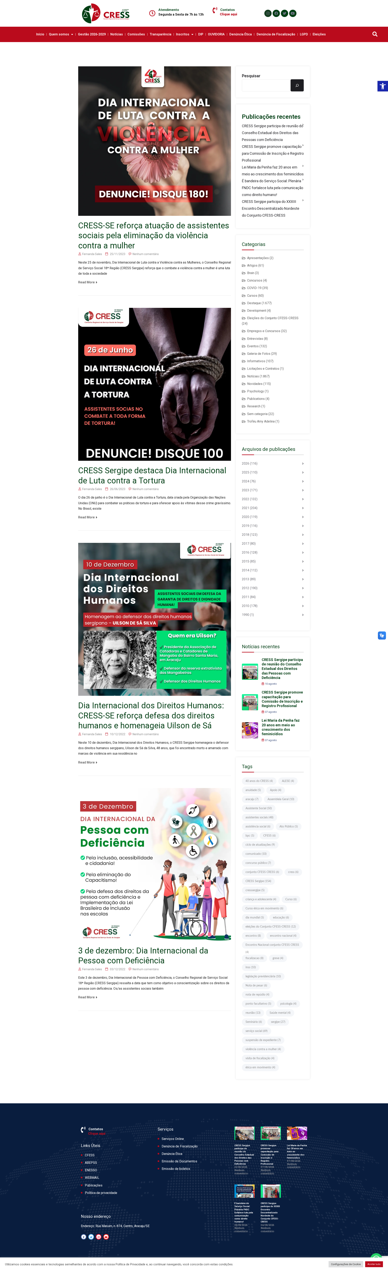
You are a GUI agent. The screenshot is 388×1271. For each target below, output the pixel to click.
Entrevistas (255, 339)
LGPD (304, 34)
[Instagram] (268, 13)
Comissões (136, 34)
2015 (245, 561)
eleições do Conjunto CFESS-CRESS (271, 926)
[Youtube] (292, 13)
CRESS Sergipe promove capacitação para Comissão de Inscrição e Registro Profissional (273, 153)
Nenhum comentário (146, 254)
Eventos (253, 346)
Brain (250, 273)
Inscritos (182, 34)
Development (256, 310)
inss (251, 967)
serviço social (257, 1031)
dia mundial (255, 917)
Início (40, 34)
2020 (245, 517)
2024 (245, 481)
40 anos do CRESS (259, 781)
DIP (200, 34)
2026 (245, 463)
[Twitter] (284, 13)
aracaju (252, 799)
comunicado (256, 854)
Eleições (319, 34)
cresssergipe (255, 890)
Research (253, 406)
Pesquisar (251, 75)
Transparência (160, 34)
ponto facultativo (258, 1003)
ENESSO (91, 1170)
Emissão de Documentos (179, 1161)
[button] (382, 86)
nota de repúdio (257, 994)
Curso (291, 899)
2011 (245, 597)
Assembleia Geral (281, 799)
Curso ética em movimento (264, 908)
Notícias (116, 34)
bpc (250, 835)
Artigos (252, 265)
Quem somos (59, 34)
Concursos (254, 280)
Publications (256, 399)
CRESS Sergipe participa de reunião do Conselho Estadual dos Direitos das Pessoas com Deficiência (272, 133)
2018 (245, 535)
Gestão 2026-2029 (92, 34)
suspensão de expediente (263, 1040)
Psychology (255, 391)
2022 (245, 499)
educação (281, 917)
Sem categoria (257, 414)
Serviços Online (173, 1139)
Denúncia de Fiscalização (276, 34)
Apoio (275, 790)
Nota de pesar (256, 985)
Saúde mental (280, 1013)
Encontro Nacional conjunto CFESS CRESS (272, 946)
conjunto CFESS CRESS (262, 872)
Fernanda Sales (92, 254)
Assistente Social (259, 808)
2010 (245, 606)
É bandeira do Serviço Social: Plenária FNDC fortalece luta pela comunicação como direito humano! (272, 188)
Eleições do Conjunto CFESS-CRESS (272, 318)
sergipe (278, 1022)
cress (293, 872)
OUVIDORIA (216, 34)
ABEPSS (91, 1163)
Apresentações (258, 258)
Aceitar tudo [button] (374, 1264)
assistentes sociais (259, 817)
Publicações (93, 1185)
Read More (86, 282)
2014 (245, 570)
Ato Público (288, 826)
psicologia (288, 1003)
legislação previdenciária (263, 976)
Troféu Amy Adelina (261, 421)
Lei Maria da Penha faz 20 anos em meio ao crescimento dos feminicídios (273, 170)
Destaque (254, 303)
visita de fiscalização (260, 1058)
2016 (245, 552)
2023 (245, 490)
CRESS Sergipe (258, 881)
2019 (245, 526)
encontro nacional (283, 935)
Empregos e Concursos (263, 331)
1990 (245, 615)
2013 (245, 579)
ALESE (288, 781)
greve (278, 958)
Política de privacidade (101, 1193)
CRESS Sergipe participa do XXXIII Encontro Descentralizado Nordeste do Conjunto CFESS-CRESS (270, 208)
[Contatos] (215, 10)
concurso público (258, 863)
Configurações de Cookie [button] (346, 1264)
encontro (253, 935)
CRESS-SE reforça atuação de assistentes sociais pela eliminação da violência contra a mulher (153, 235)
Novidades (255, 384)
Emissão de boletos (176, 1169)
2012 (245, 588)
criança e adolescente (261, 899)
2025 (245, 472)
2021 (245, 508)
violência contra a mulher (263, 1049)
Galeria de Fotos (258, 354)
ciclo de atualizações (260, 844)
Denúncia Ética (240, 34)
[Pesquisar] (297, 85)
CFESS (269, 835)
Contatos (227, 10)
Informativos (256, 361)
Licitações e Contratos (263, 369)
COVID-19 (254, 288)
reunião (253, 1013)
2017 (245, 543)
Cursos (252, 296)
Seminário (254, 1022)
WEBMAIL (92, 1178)
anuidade (253, 790)
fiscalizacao (255, 958)
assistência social (258, 826)
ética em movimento (260, 1067)
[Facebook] (276, 13)
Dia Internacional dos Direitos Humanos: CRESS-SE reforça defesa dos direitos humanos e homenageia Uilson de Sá (151, 715)
